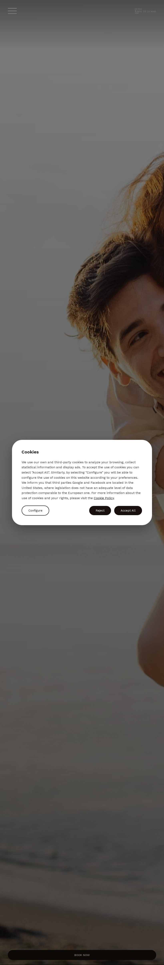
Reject (100, 510)
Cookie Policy (104, 498)
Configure (35, 510)
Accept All (128, 510)
